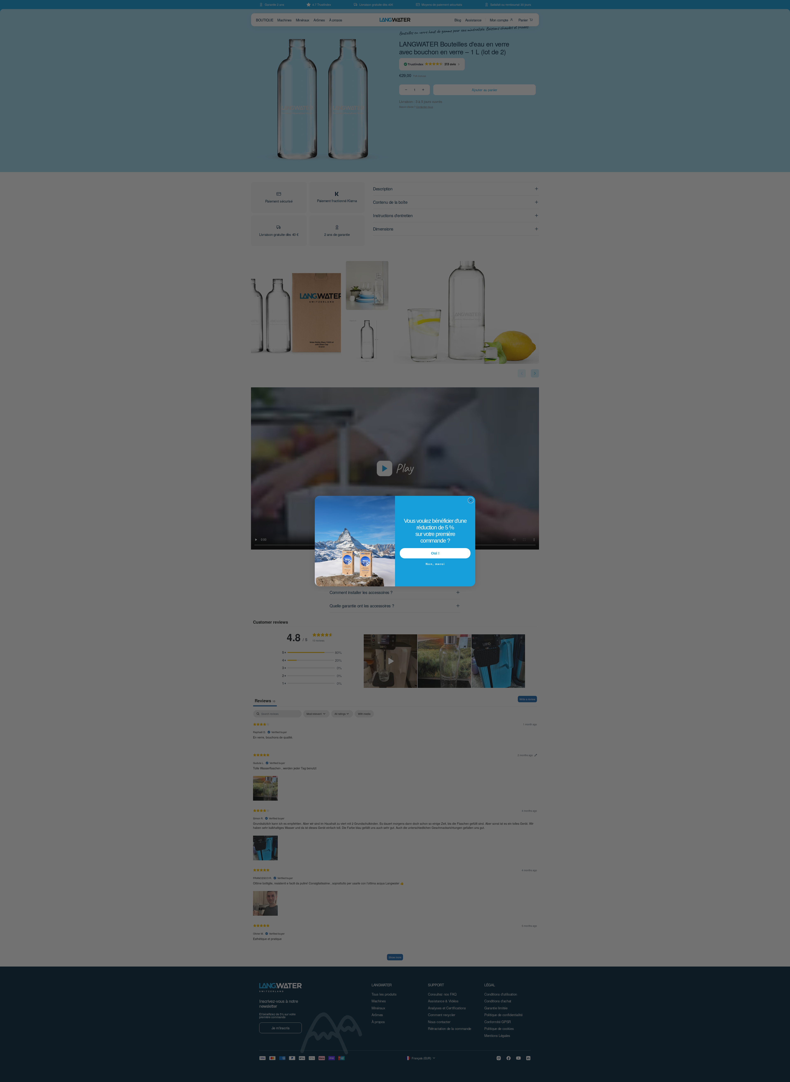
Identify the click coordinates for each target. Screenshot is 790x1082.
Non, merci (435, 564)
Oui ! (435, 553)
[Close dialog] (470, 500)
